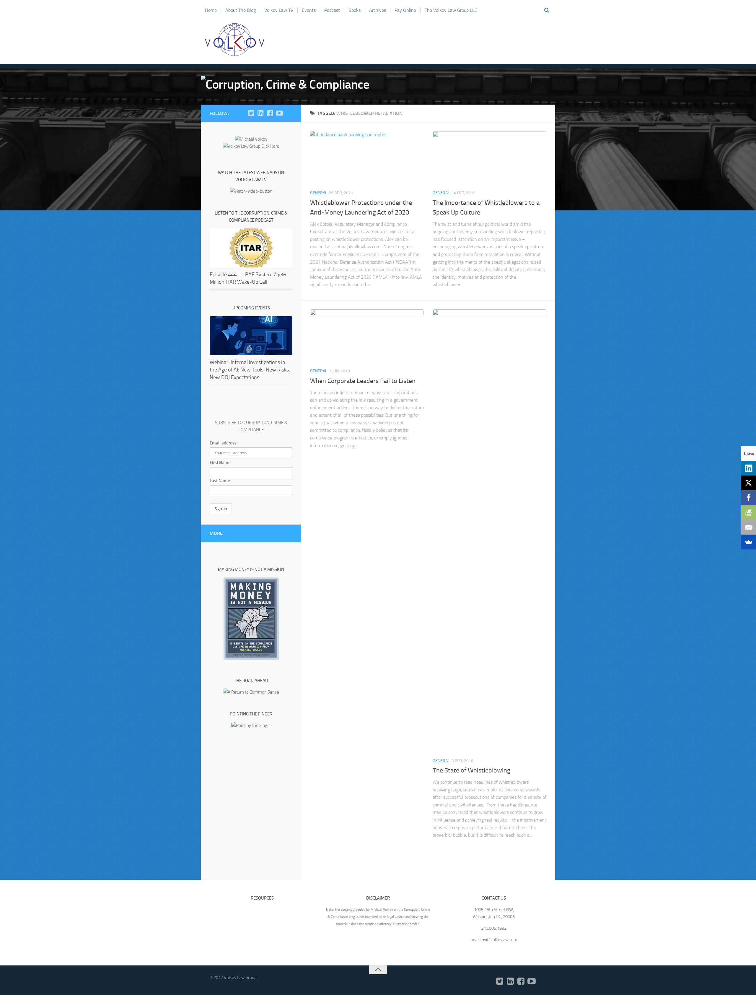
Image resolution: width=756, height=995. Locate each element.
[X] (748, 482)
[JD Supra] (288, 113)
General (318, 192)
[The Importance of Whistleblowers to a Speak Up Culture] (489, 158)
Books (354, 10)
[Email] (748, 527)
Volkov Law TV (278, 10)
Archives (377, 10)
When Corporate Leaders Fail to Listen (363, 381)
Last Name (220, 480)
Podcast (332, 10)
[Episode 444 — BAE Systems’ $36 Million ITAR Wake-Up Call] (251, 247)
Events (309, 10)
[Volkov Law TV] (279, 113)
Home (211, 10)
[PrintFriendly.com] (748, 512)
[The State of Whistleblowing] (489, 531)
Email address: (224, 443)
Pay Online (405, 10)
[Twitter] (251, 113)
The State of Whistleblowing (471, 770)
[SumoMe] (748, 542)
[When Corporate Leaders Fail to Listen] (367, 336)
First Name (220, 462)
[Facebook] (269, 113)
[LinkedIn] (260, 113)
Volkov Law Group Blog (235, 39)
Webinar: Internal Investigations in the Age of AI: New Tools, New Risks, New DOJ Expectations (250, 369)
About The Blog (240, 10)
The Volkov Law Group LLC (451, 10)
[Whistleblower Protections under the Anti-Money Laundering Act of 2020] (367, 158)
